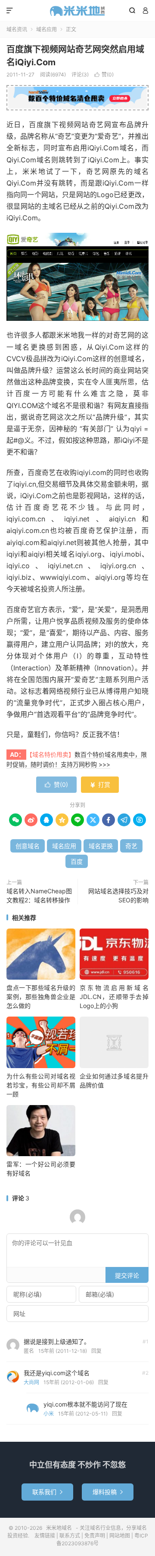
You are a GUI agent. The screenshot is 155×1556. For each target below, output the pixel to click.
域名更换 (101, 846)
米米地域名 (77, 11)
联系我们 (47, 1491)
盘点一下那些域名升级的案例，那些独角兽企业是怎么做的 (40, 996)
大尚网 (31, 1382)
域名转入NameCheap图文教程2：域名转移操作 (39, 895)
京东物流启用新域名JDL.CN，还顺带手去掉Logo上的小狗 (114, 996)
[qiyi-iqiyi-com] (77, 277)
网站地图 (119, 1535)
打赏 (100, 784)
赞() (104, 74)
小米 (48, 1413)
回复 (96, 1351)
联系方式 (69, 1535)
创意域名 (28, 846)
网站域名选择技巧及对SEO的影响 (118, 895)
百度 (77, 861)
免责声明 (94, 1535)
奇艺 (131, 846)
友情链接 (44, 1535)
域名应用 (46, 29)
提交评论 (127, 1275)
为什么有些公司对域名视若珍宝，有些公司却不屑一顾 (40, 1085)
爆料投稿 (108, 1491)
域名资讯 (16, 29)
